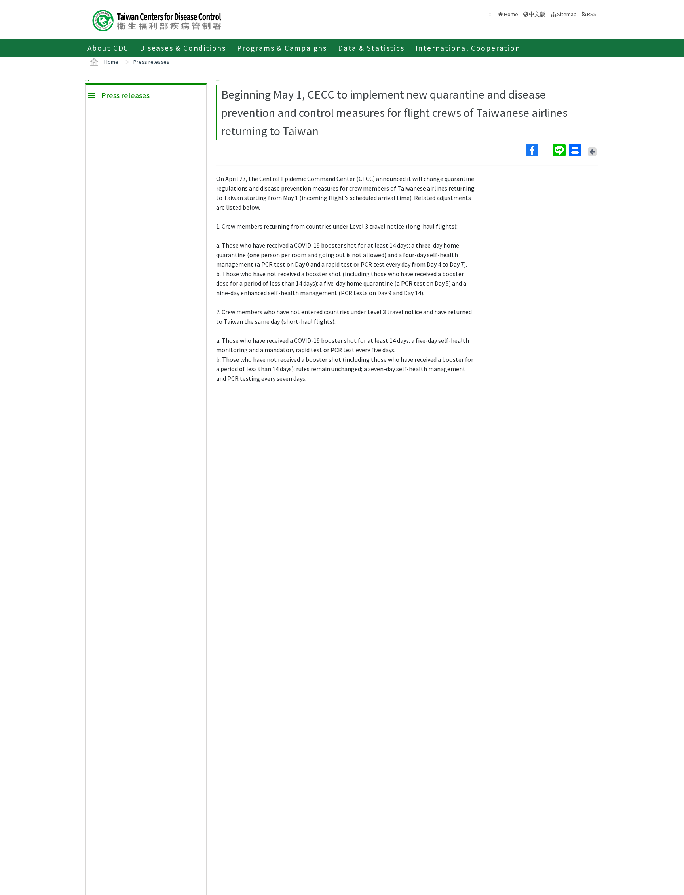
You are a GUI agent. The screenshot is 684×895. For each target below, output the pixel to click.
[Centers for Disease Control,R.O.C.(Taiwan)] (157, 19)
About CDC (108, 48)
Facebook (538, 150)
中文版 (537, 14)
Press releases (151, 61)
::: (87, 78)
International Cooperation (468, 48)
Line (560, 150)
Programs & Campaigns (282, 48)
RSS (592, 14)
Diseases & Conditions (183, 48)
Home (511, 14)
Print (576, 150)
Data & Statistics (371, 48)
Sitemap (567, 14)
